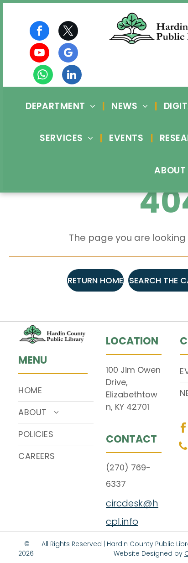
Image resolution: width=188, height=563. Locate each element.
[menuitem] (61, 106)
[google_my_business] (68, 54)
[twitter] (68, 32)
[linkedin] (72, 76)
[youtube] (39, 54)
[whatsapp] (43, 76)
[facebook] (39, 32)
